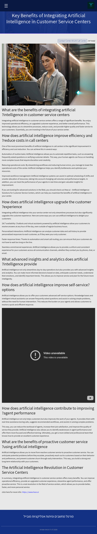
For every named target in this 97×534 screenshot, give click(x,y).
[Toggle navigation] (6, 6)
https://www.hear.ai (30, 492)
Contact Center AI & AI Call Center (72, 40)
